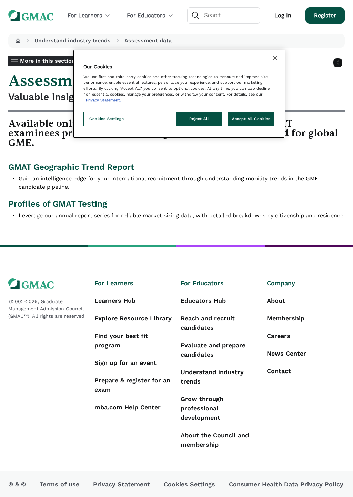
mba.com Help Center (127, 407)
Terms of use (59, 484)
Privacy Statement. (103, 100)
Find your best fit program (121, 340)
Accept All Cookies (251, 118)
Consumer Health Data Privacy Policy (286, 484)
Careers (278, 335)
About (276, 300)
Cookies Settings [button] (189, 484)
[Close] (275, 58)
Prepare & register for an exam (132, 385)
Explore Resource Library (133, 318)
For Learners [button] (85, 15)
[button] (17, 41)
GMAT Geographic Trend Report (71, 167)
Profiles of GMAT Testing (57, 204)
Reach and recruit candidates (208, 323)
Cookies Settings (106, 118)
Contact (279, 371)
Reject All (199, 118)
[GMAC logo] (47, 284)
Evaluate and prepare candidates (213, 349)
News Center (286, 353)
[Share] (337, 62)
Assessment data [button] (148, 40)
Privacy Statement (121, 484)
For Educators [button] (146, 15)
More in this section (47, 61)
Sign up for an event (125, 362)
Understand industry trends (72, 40)
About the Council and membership (215, 439)
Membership (285, 318)
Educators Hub (203, 300)
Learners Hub (114, 300)
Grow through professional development (202, 408)
